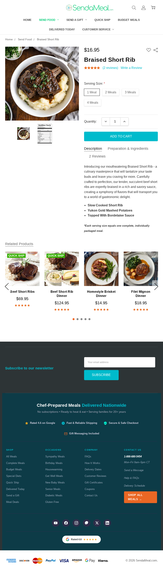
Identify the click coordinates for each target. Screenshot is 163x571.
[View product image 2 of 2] (45, 134)
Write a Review (131, 68)
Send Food (47, 19)
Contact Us (91, 495)
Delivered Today (62, 29)
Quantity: (90, 121)
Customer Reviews (95, 475)
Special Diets (13, 475)
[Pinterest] (86, 523)
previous (7, 286)
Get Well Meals (54, 475)
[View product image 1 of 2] (24, 134)
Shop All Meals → (135, 497)
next (156, 286)
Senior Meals (52, 489)
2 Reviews (97, 156)
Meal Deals (12, 501)
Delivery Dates (93, 469)
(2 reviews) (110, 68)
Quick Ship (102, 19)
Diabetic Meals (53, 495)
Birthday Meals (54, 463)
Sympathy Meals (55, 456)
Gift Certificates (94, 482)
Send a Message (134, 470)
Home (27, 19)
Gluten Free (52, 501)
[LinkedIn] (107, 523)
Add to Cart (22, 276)
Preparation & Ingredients (128, 149)
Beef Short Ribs (22, 291)
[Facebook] (66, 523)
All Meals (11, 456)
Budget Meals (129, 19)
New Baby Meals (55, 482)
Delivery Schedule (134, 485)
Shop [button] (10, 450)
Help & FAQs (131, 477)
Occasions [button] (53, 450)
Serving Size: (94, 83)
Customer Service (96, 29)
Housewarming (53, 469)
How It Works (92, 463)
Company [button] (91, 450)
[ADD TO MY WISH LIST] (31, 265)
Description (93, 149)
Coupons (90, 489)
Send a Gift (75, 19)
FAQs (88, 456)
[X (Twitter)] (97, 523)
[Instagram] (76, 523)
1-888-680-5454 (133, 456)
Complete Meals (15, 463)
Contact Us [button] (132, 450)
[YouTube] (55, 523)
